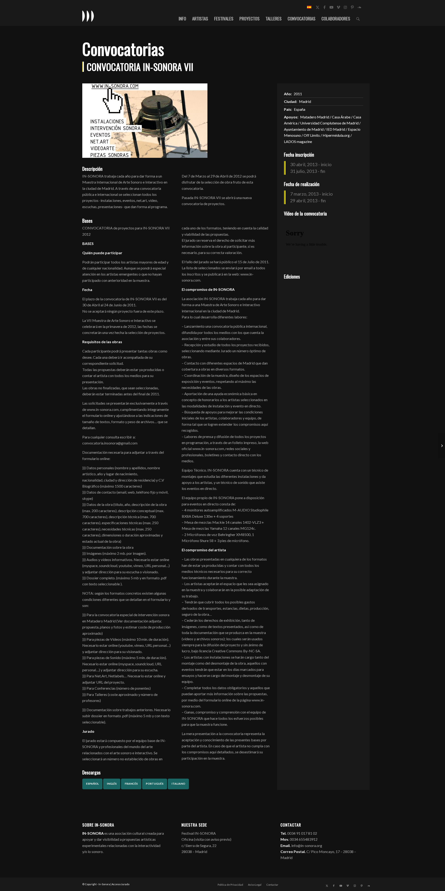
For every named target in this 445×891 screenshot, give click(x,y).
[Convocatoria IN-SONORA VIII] (441, 445)
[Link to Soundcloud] (359, 7)
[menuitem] (182, 18)
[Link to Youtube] (331, 7)
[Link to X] (317, 7)
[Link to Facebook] (324, 7)
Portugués (154, 783)
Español (92, 783)
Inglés (112, 783)
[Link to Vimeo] (338, 7)
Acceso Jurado (120, 884)
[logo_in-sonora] (88, 16)
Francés (131, 783)
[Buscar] (358, 18)
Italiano (178, 783)
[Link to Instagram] (345, 7)
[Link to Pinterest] (352, 7)
